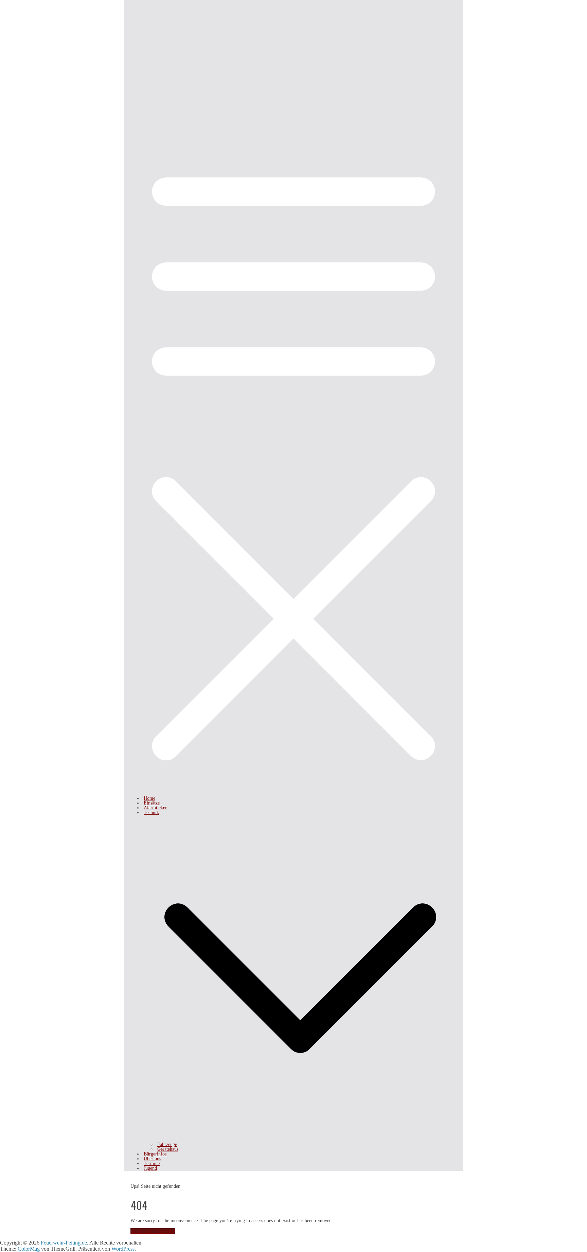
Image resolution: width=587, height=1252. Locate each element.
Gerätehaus (167, 1149)
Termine (152, 1163)
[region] (293, 51)
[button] (300, 1139)
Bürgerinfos (155, 1154)
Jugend (150, 1168)
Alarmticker (155, 807)
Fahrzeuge (167, 1144)
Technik (151, 812)
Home (149, 798)
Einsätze (152, 803)
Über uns (152, 1158)
